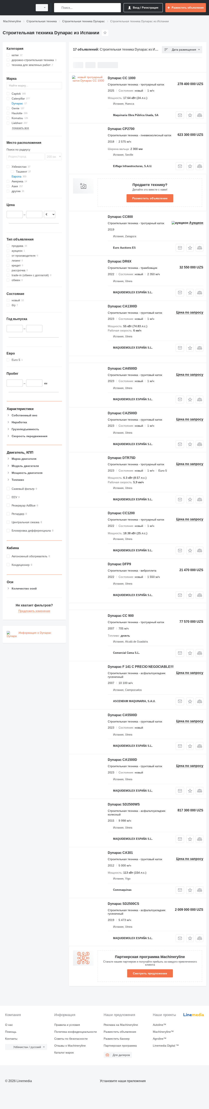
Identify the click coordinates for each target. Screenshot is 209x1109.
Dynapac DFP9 (119, 564)
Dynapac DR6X (119, 261)
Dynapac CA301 (120, 852)
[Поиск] (58, 7)
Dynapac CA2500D (122, 413)
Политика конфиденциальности (75, 1031)
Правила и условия (67, 1024)
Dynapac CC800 (120, 216)
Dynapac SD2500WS (124, 804)
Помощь (10, 1031)
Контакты (11, 1038)
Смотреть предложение (150, 973)
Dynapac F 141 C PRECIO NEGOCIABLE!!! (140, 666)
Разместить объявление (150, 198)
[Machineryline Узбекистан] (17, 7)
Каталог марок (64, 1052)
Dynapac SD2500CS (123, 903)
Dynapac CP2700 (121, 129)
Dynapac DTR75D (122, 458)
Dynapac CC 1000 (122, 78)
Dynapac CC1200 (121, 513)
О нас (9, 1024)
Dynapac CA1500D (122, 759)
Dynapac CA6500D (122, 368)
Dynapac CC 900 (121, 615)
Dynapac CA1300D (122, 306)
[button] (190, 115)
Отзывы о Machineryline (70, 1045)
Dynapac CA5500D (122, 715)
